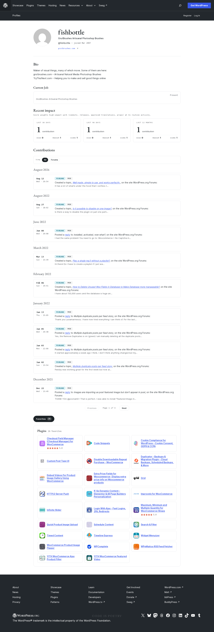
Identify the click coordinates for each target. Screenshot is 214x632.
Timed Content (55, 535)
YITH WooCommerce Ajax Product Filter (61, 558)
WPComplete (101, 546)
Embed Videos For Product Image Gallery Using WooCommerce (61, 478)
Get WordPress (199, 5)
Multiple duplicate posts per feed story (92, 366)
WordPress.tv (97, 602)
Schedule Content (104, 524)
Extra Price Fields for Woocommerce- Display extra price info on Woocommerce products (110, 478)
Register (187, 15)
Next (124, 408)
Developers (95, 597)
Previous (92, 408)
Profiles (16, 15)
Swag (131, 602)
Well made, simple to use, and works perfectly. (96, 182)
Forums (54, 160)
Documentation (96, 592)
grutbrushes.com (67, 48)
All (45, 160)
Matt (168, 592)
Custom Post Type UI (58, 461)
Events (130, 592)
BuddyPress (172, 602)
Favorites (43, 419)
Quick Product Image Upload (62, 524)
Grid (143, 478)
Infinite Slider (54, 510)
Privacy (16, 602)
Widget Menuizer (150, 535)
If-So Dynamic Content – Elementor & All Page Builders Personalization (110, 494)
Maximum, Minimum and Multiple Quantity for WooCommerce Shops (154, 508)
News (15, 592)
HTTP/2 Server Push (58, 493)
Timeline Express (103, 535)
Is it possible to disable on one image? (92, 208)
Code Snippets (102, 443)
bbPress (170, 597)
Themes (55, 592)
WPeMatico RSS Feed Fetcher (157, 546)
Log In (197, 15)
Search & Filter (149, 524)
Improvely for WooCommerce (156, 493)
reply (67, 234)
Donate (132, 597)
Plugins (54, 597)
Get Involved (133, 587)
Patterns (55, 602)
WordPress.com (173, 587)
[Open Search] (180, 5)
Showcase (56, 587)
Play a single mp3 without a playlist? (91, 260)
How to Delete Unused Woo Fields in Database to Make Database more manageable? (116, 286)
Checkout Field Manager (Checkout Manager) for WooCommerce (60, 441)
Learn (91, 587)
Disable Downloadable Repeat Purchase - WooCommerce (110, 461)
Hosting (17, 597)
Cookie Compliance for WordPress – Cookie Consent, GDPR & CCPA (157, 443)
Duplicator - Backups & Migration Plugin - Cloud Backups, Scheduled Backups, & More (157, 461)
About (16, 587)
